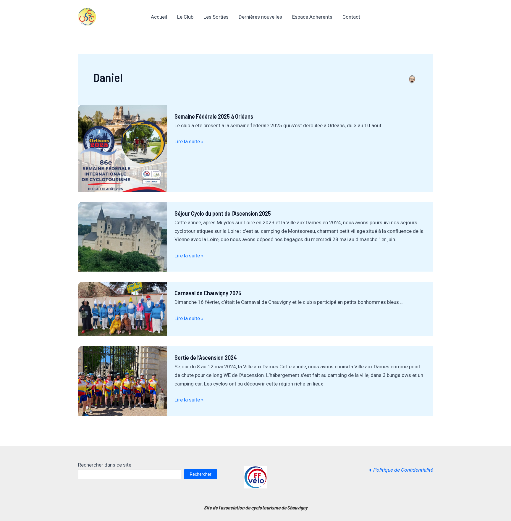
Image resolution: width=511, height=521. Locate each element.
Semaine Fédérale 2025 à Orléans (213, 116)
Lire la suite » (188, 141)
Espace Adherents (312, 17)
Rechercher (200, 474)
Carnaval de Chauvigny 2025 (207, 292)
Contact (351, 17)
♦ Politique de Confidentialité (401, 470)
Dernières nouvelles (260, 17)
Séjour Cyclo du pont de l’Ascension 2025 (222, 213)
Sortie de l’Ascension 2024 (205, 357)
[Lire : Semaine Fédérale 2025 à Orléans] (122, 148)
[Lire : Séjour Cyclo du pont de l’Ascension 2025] (122, 236)
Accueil (159, 17)
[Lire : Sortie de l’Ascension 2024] (122, 380)
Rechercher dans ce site (104, 465)
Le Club (185, 17)
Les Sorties (216, 17)
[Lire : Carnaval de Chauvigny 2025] (122, 308)
